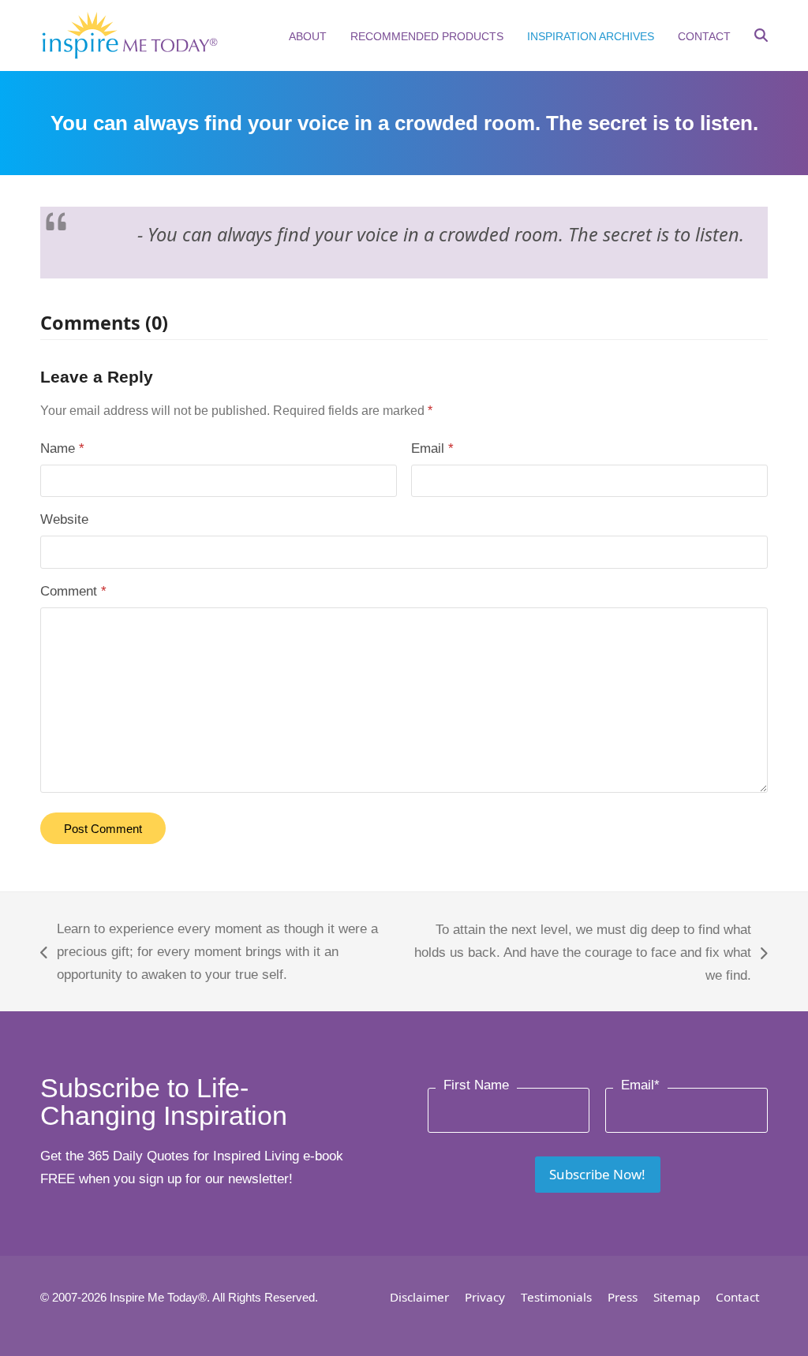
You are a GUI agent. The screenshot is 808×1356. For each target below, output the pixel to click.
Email (432, 448)
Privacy (485, 1297)
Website (64, 519)
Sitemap (676, 1297)
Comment (73, 591)
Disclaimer (419, 1297)
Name (62, 448)
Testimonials (556, 1297)
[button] (761, 37)
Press (623, 1297)
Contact (738, 1297)
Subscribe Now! (597, 1174)
